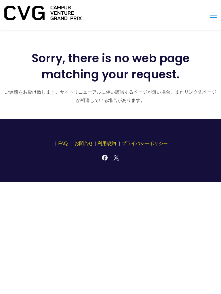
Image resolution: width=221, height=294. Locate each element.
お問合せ (84, 143)
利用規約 (107, 143)
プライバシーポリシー (145, 143)
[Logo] (43, 13)
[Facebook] (104, 157)
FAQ (63, 143)
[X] (116, 157)
